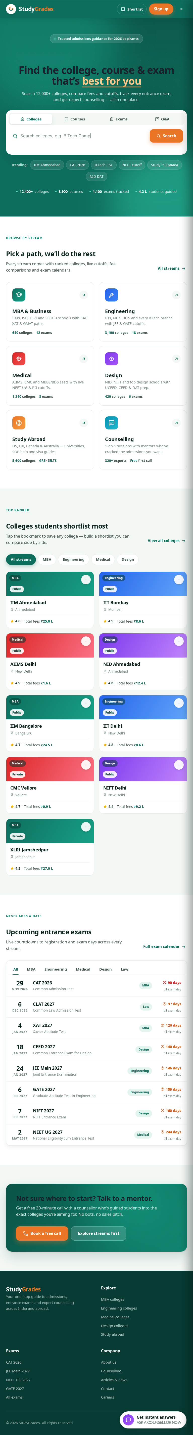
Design (128, 559)
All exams (14, 1397)
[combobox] (83, 135)
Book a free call (45, 1233)
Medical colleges (115, 1316)
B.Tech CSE (104, 164)
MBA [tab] (31, 969)
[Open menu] (181, 9)
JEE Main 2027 (18, 1370)
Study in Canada (164, 164)
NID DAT (97, 176)
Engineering (73, 559)
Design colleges (114, 1325)
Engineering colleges (119, 1308)
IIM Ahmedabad (47, 164)
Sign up (161, 8)
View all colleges (164, 540)
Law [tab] (124, 969)
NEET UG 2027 (18, 1379)
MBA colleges (112, 1299)
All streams (169, 268)
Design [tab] (105, 969)
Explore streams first (98, 1233)
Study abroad (112, 1334)
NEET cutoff (131, 164)
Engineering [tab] (55, 969)
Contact (107, 1388)
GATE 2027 (15, 1388)
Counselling (111, 1370)
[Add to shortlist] (86, 579)
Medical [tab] (83, 969)
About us (108, 1362)
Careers (107, 1397)
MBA (47, 559)
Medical (103, 559)
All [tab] (15, 969)
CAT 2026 (77, 164)
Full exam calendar (161, 946)
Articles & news (114, 1379)
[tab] (31, 119)
